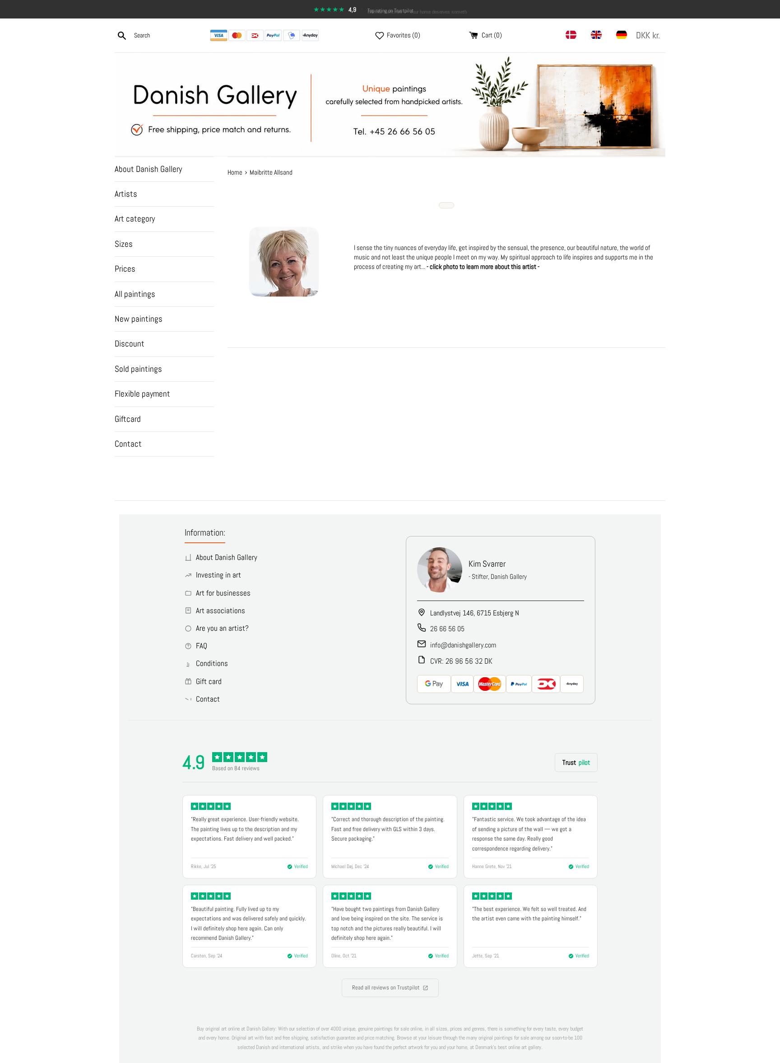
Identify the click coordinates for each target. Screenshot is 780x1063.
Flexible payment (142, 393)
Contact (128, 443)
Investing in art (218, 575)
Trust (576, 762)
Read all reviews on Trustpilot (386, 987)
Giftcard (128, 419)
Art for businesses (223, 593)
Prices (125, 268)
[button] (649, 35)
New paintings (138, 318)
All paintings (135, 294)
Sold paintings (138, 368)
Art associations (220, 610)
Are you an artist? (222, 628)
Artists (126, 193)
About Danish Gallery (148, 169)
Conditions (212, 663)
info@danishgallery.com (463, 645)
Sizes (124, 244)
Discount (129, 343)
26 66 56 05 (447, 628)
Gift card (209, 681)
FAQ (201, 646)
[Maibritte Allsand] (284, 295)
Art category (135, 218)
